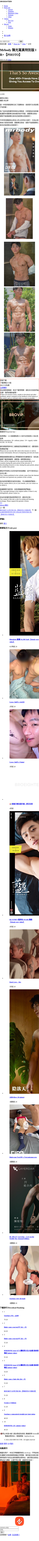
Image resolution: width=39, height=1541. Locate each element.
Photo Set (7, 8)
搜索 (21, 41)
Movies (6, 24)
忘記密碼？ (16, 1535)
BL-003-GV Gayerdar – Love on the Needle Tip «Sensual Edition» (22, 1238)
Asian (10, 26)
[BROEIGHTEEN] (6, 2)
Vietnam (10, 15)
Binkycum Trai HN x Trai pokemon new (23, 1157)
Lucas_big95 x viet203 (17, 702)
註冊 (9, 1535)
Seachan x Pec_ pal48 (11, 1316)
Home (6, 6)
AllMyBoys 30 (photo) (17, 1097)
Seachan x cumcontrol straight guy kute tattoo (19, 1414)
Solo (9, 22)
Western (10, 28)
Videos (6, 19)
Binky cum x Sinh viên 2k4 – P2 (15, 1379)
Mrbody (2, 505)
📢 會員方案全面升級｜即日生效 (21, 804)
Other (10, 17)
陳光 (6, 505)
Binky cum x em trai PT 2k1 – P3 (15, 1338)
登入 (5, 523)
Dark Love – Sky (15, 982)
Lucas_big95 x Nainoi (17, 762)
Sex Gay (11, 20)
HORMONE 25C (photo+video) (15, 1426)
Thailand (11, 11)
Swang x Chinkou (10, 1403)
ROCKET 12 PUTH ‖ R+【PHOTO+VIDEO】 (15, 510)
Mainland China (13, 13)
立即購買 (3, 388)
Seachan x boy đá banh (17, 1298)
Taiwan (10, 9)
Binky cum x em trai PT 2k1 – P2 (15, 1327)
